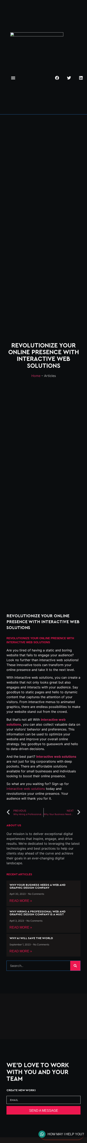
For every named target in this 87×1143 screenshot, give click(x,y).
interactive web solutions (25, 789)
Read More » (21, 900)
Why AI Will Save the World (31, 938)
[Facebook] (57, 78)
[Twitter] (69, 78)
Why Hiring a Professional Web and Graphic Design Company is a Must (38, 913)
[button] (13, 78)
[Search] (75, 966)
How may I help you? (66, 1134)
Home (35, 376)
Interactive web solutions (56, 756)
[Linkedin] (81, 78)
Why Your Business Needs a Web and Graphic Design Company (38, 886)
